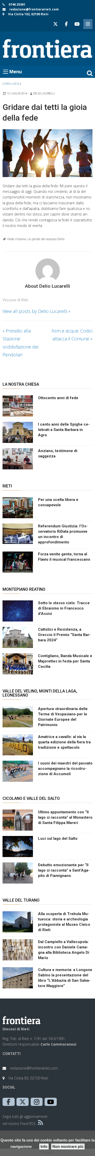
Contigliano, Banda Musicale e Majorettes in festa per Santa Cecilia (65, 661)
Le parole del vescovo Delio (46, 239)
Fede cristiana (16, 239)
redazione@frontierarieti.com (34, 9)
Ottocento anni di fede (58, 398)
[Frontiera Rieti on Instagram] (87, 24)
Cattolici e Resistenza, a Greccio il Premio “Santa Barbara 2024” (64, 634)
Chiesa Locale (12, 83)
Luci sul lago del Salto (58, 838)
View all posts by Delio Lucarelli (36, 311)
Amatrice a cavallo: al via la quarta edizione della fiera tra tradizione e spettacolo (64, 742)
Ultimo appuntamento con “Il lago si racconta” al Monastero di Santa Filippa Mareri (65, 817)
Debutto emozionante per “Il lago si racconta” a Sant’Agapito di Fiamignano (64, 870)
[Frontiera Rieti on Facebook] (66, 24)
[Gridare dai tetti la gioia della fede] (47, 153)
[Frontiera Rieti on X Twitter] (55, 24)
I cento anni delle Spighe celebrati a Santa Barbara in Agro (64, 429)
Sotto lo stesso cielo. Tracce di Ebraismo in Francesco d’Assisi (64, 608)
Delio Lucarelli (44, 93)
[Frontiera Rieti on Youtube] (77, 24)
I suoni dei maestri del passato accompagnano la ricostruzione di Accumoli (65, 768)
